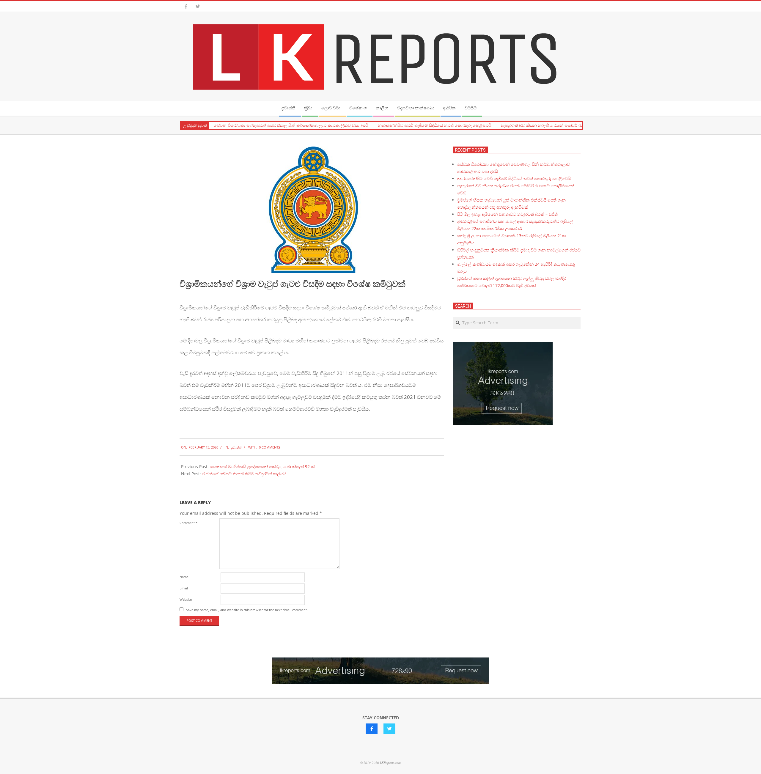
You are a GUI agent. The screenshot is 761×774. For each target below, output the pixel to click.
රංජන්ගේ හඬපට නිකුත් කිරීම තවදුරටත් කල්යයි (244, 473)
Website (186, 599)
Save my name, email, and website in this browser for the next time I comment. (247, 610)
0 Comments (269, 447)
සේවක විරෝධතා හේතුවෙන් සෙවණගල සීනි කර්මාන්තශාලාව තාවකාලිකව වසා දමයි (291, 125)
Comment (188, 522)
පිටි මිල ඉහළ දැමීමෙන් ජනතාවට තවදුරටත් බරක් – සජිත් (507, 214)
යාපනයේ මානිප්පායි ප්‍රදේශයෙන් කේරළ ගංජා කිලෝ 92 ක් (262, 466)
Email (184, 588)
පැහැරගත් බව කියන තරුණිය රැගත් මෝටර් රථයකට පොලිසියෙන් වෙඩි (564, 125)
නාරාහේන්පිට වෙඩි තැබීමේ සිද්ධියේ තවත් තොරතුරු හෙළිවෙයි (434, 125)
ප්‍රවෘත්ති (236, 447)
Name (184, 577)
